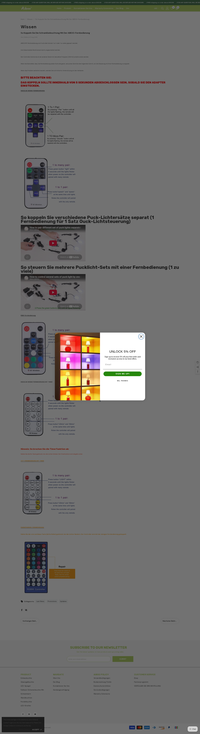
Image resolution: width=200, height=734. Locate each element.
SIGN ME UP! (123, 374)
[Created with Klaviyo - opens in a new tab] (100, 401)
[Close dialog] (141, 336)
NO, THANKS (122, 381)
